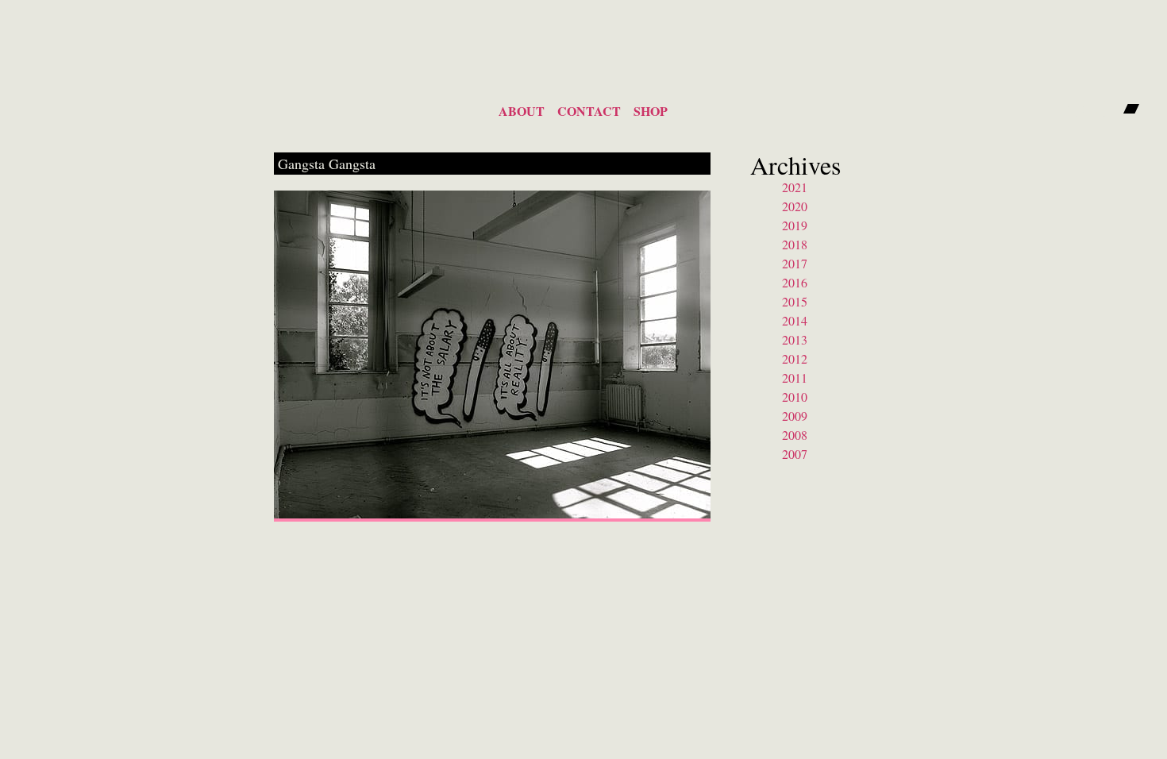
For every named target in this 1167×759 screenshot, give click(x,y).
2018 (794, 244)
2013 (794, 339)
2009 (794, 415)
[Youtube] (1103, 109)
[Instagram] (1076, 109)
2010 (794, 396)
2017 (794, 263)
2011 (794, 377)
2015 (794, 301)
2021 (794, 187)
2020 (794, 206)
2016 (794, 282)
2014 (794, 320)
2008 (794, 434)
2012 (794, 358)
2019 (794, 225)
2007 (794, 453)
